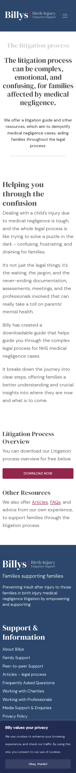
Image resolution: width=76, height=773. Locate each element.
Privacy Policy (15, 716)
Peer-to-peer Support (23, 666)
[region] (38, 747)
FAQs (55, 502)
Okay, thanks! (38, 764)
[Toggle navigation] (65, 15)
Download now (38, 473)
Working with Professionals (27, 699)
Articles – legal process (24, 674)
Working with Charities (23, 691)
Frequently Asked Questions (29, 682)
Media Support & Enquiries (27, 707)
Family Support (16, 657)
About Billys (13, 649)
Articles (40, 502)
